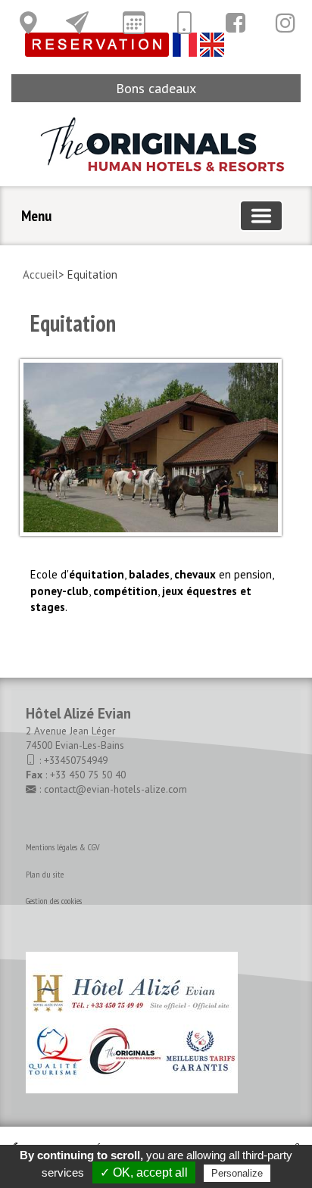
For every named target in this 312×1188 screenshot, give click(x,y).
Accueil (40, 274)
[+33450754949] (184, 23)
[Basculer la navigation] (261, 216)
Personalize (237, 1173)
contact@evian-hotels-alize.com (115, 789)
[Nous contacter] (77, 22)
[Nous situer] (28, 22)
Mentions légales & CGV (63, 847)
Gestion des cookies (54, 900)
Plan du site (45, 874)
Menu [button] (36, 216)
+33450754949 (76, 760)
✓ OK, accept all (144, 1172)
